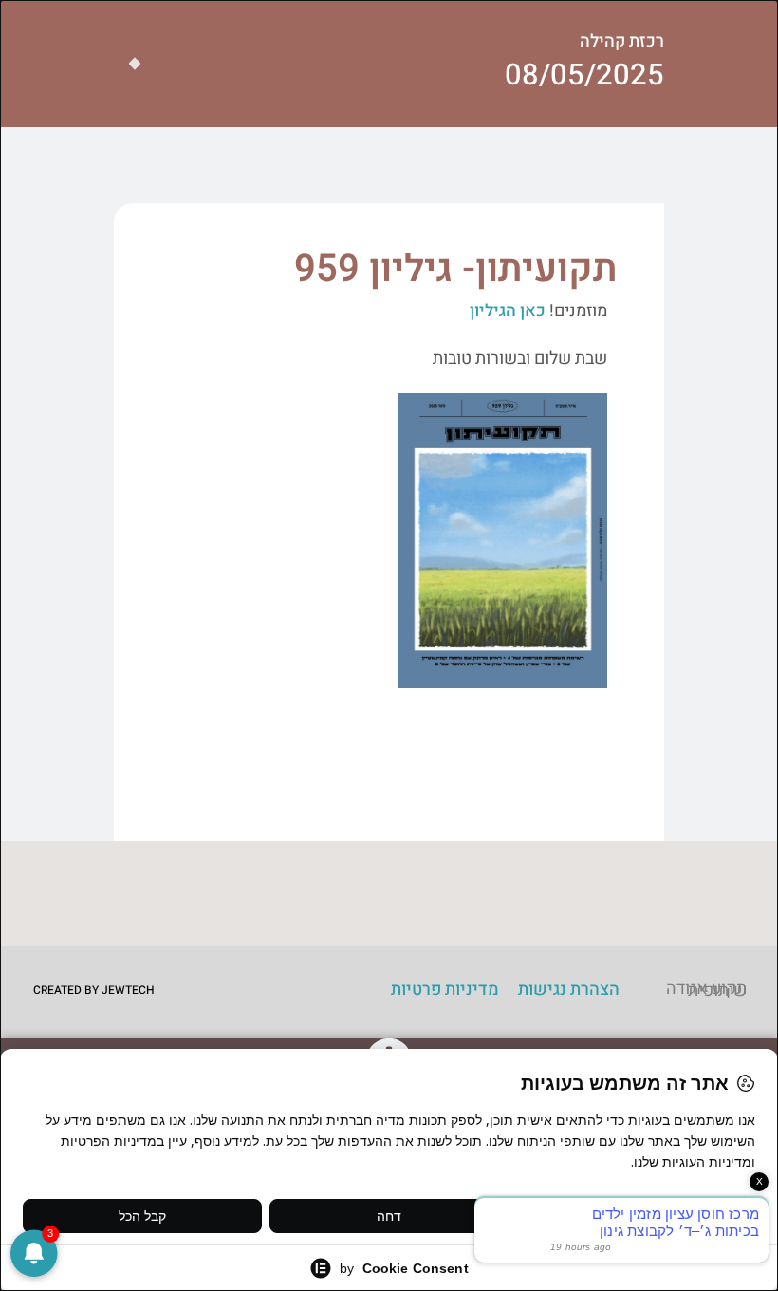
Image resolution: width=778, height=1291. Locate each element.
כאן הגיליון (508, 311)
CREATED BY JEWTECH (94, 990)
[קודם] (142, 63)
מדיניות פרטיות (445, 989)
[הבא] (127, 63)
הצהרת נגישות (569, 989)
